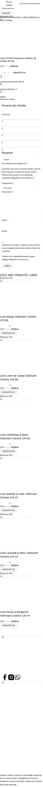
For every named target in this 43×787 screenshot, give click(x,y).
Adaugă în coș (19, 73)
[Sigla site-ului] (9, 3)
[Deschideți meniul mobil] (3, 3)
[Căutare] (15, 3)
